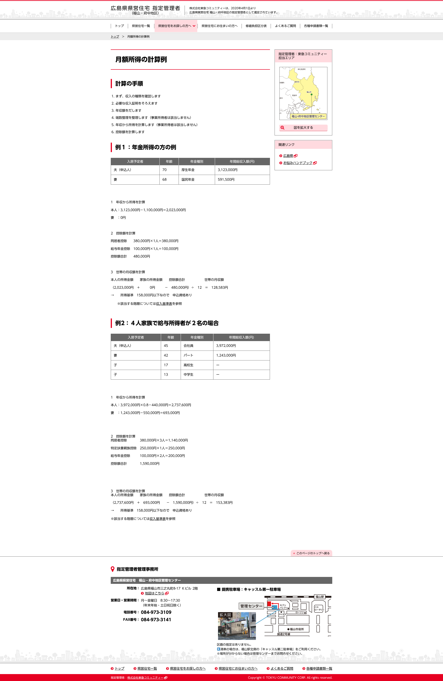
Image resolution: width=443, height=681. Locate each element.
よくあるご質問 (285, 25)
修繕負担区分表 (256, 25)
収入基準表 (164, 303)
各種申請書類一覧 (316, 25)
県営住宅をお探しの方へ (174, 25)
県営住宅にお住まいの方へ (220, 25)
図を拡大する (303, 127)
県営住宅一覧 (141, 25)
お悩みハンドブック (297, 163)
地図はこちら (154, 593)
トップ (119, 25)
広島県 (288, 155)
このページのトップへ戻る (313, 553)
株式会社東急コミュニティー (145, 677)
